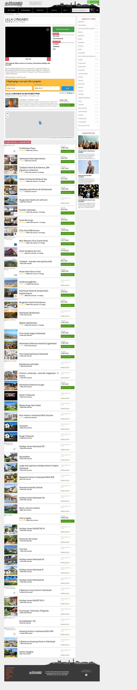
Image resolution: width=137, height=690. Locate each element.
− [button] (7, 116)
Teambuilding (82, 118)
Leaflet (49, 137)
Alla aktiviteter (84, 125)
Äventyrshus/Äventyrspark (86, 29)
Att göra (11, 10)
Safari (80, 101)
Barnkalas (81, 35)
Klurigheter (82, 63)
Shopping (81, 105)
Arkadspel (81, 22)
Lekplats (80, 80)
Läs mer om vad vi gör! (61, 675)
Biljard (80, 39)
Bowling (80, 46)
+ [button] (7, 114)
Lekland (80, 77)
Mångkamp (81, 84)
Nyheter (40, 10)
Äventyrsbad (82, 25)
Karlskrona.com (9, 14)
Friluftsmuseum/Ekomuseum (86, 56)
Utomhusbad (82, 122)
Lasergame (81, 70)
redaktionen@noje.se (86, 671)
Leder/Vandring (83, 73)
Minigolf (80, 87)
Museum (80, 91)
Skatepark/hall (82, 111)
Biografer (81, 42)
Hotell (54, 10)
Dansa (80, 49)
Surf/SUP (81, 115)
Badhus (80, 32)
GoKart (80, 60)
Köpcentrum (82, 67)
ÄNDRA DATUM (65, 203)
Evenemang (25, 10)
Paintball (81, 94)
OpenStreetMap (60, 137)
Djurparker (81, 53)
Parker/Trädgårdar (84, 98)
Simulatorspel (82, 108)
